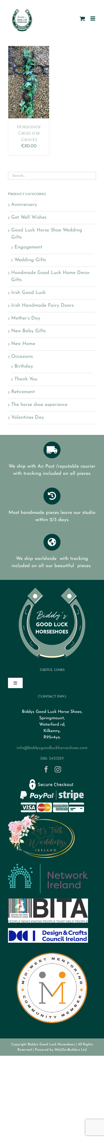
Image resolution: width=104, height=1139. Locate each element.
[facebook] (46, 769)
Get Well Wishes (28, 217)
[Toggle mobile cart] (82, 18)
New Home (23, 344)
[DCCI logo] (48, 930)
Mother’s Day (25, 318)
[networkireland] (48, 866)
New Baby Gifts (28, 331)
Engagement (28, 247)
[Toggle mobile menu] (93, 18)
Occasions (22, 356)
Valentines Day (27, 417)
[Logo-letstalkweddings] (41, 816)
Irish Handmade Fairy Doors (42, 305)
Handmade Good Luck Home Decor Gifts (50, 276)
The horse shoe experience (39, 404)
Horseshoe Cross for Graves (29, 133)
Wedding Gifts (30, 260)
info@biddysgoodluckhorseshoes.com (52, 748)
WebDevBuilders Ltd (70, 1049)
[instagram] (58, 769)
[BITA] (48, 901)
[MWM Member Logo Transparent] (52, 950)
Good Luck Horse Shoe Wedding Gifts (46, 234)
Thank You (25, 379)
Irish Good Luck (28, 292)
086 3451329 (52, 758)
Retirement (23, 392)
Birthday (23, 366)
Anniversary (24, 204)
